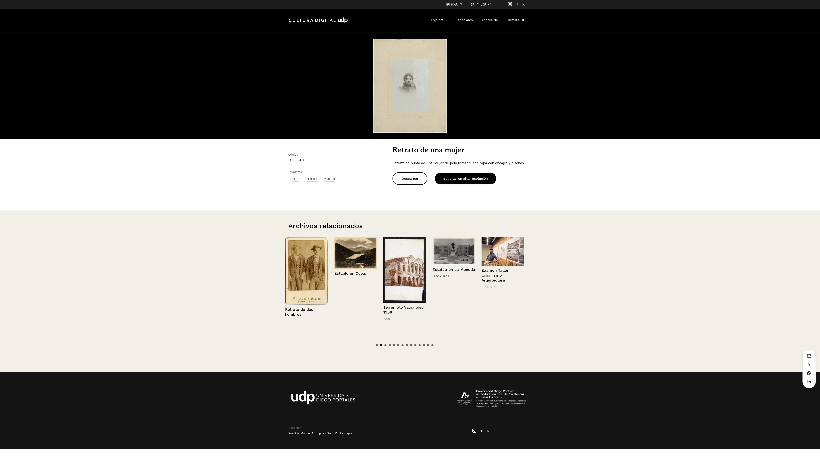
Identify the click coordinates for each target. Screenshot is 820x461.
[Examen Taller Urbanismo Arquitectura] (453, 251)
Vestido (329, 179)
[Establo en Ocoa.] (306, 253)
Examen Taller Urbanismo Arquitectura (445, 275)
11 (420, 345)
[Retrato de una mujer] (410, 85)
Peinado (312, 179)
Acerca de (489, 20)
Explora (438, 20)
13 (428, 345)
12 (424, 345)
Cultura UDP (517, 20)
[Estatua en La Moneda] (404, 251)
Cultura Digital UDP (318, 22)
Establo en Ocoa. (301, 273)
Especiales (464, 20)
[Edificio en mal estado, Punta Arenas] (503, 251)
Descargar (409, 179)
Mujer (295, 179)
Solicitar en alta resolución (465, 179)
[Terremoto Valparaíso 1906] (355, 269)
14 (432, 345)
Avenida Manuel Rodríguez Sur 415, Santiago (320, 433)
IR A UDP (479, 4)
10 (415, 345)
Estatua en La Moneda (404, 269)
